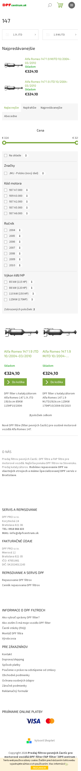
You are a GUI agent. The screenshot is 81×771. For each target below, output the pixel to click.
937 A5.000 (18, 208)
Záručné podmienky (14, 686)
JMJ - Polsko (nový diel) (26, 173)
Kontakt (7, 654)
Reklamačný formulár (15, 691)
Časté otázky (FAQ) (14, 628)
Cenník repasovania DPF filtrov (21, 585)
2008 (14, 253)
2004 (14, 230)
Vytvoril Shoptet (44, 741)
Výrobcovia (9, 639)
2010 (14, 265)
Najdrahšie (29, 108)
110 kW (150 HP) (21, 294)
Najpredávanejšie (51, 108)
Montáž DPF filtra (12, 634)
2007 (14, 248)
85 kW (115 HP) (20, 282)
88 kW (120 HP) (20, 288)
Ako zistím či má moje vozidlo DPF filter (26, 623)
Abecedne (10, 116)
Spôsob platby (11, 665)
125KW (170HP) (21, 299)
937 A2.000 (18, 202)
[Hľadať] (50, 5)
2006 (14, 242)
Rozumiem (39, 767)
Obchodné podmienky (16, 675)
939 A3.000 (18, 196)
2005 (14, 236)
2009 (14, 259)
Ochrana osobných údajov (18, 681)
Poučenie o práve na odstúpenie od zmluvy (29, 670)
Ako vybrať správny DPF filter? (21, 618)
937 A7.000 (18, 190)
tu (66, 764)
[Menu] (72, 5)
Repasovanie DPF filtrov (17, 580)
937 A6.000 (18, 213)
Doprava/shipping (13, 660)
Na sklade (18, 155)
